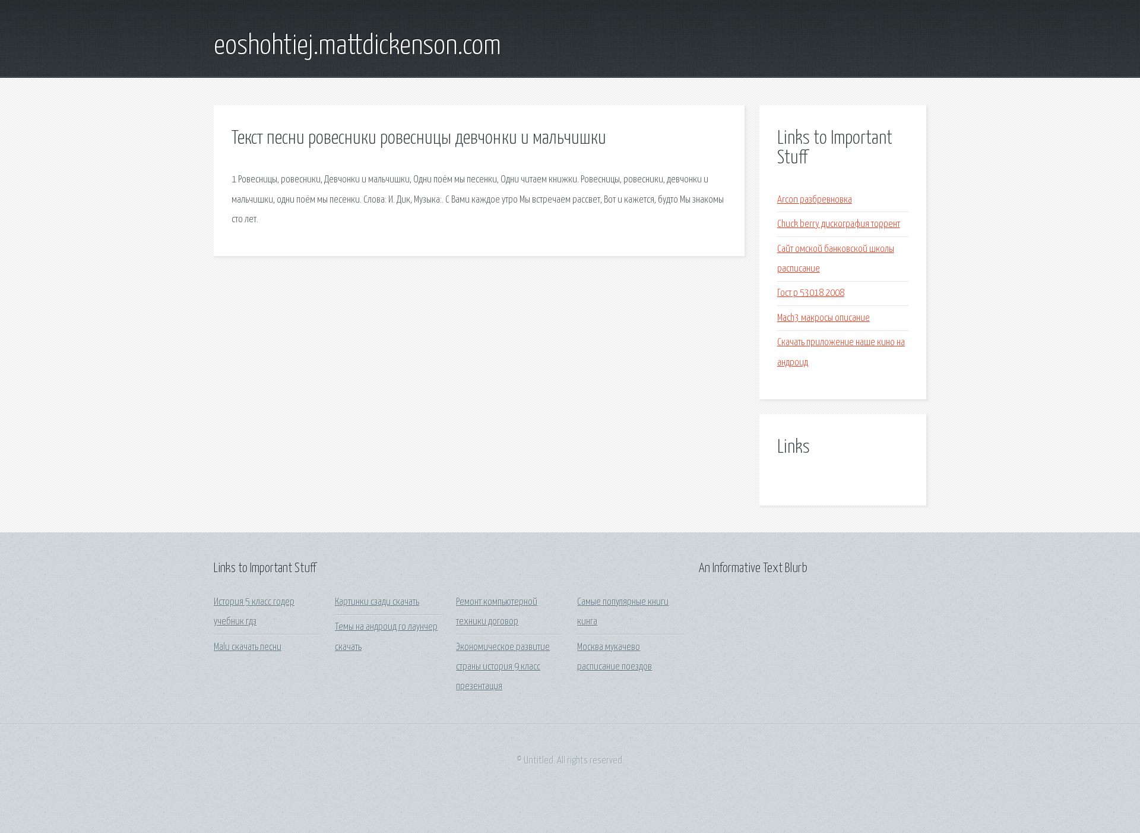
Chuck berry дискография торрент (838, 224)
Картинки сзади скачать (377, 602)
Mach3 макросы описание (823, 318)
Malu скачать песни (247, 647)
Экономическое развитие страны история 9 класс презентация (503, 667)
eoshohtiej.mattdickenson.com (357, 46)
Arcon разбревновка (814, 200)
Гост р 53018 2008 (810, 293)
